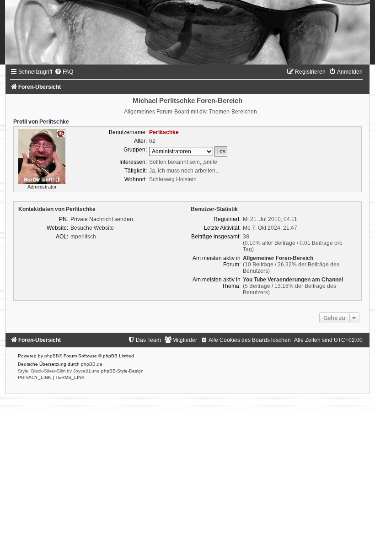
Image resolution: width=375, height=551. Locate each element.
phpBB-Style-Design (122, 370)
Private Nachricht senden (101, 219)
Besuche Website (92, 228)
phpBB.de (91, 364)
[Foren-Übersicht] (187, 32)
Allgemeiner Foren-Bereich (278, 258)
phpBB (51, 355)
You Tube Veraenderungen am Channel (293, 279)
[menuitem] (63, 72)
